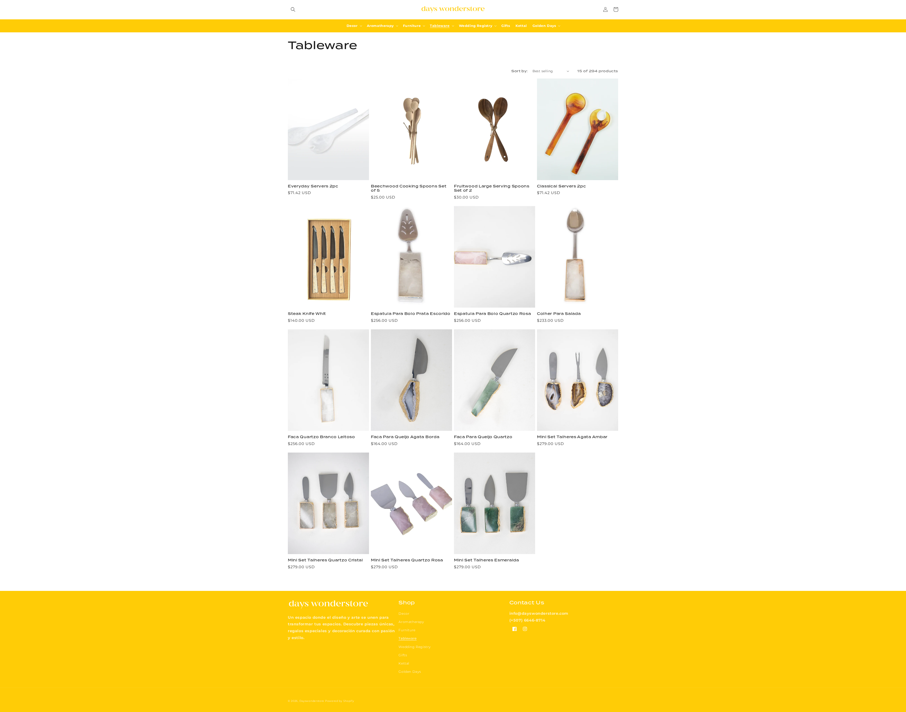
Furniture (406, 630)
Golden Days (409, 672)
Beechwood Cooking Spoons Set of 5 (408, 188)
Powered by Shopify (339, 701)
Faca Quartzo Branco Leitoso (321, 437)
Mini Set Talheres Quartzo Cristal (325, 560)
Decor (403, 613)
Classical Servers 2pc (561, 186)
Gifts (402, 655)
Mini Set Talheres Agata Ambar (572, 437)
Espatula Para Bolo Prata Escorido (410, 314)
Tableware (407, 638)
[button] (293, 9)
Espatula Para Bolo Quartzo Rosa (492, 314)
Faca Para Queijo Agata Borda (405, 437)
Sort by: (519, 71)
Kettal (403, 663)
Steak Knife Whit (307, 314)
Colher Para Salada (559, 314)
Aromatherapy (411, 622)
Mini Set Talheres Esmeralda (486, 560)
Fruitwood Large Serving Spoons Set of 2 (491, 188)
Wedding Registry (414, 647)
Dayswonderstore (311, 701)
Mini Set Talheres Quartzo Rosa (407, 560)
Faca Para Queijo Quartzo (483, 437)
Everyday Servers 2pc (313, 186)
